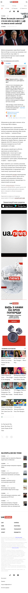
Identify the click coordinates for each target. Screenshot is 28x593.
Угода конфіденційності (6, 584)
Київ (2, 526)
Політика (17, 526)
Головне (3, 16)
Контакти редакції (5, 587)
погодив (14, 174)
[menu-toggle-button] (1, 2)
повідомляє (8, 61)
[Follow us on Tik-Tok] (10, 11)
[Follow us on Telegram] (18, 11)
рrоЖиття (17, 532)
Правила (3, 581)
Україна (16, 523)
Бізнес (3, 529)
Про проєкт (3, 578)
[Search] (26, 2)
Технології (17, 529)
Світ (8, 16)
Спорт (3, 532)
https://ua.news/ (18, 537)
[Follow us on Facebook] (14, 11)
